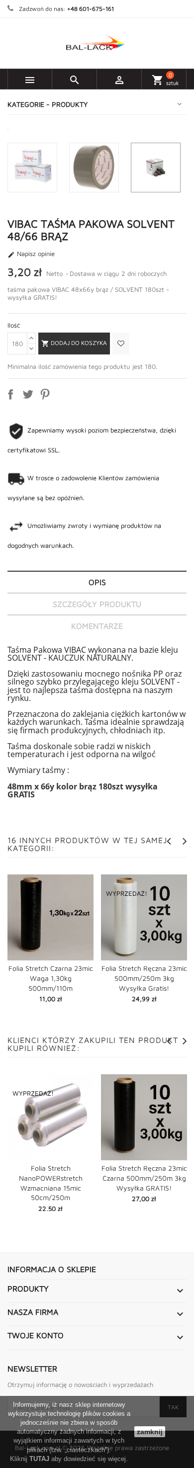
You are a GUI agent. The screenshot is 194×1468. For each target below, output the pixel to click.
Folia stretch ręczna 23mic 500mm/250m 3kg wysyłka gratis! (144, 978)
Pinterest (47, 396)
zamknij (150, 1432)
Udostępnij (12, 396)
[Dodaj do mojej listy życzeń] (119, 343)
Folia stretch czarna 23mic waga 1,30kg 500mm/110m (50, 978)
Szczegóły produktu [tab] (97, 604)
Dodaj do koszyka (74, 343)
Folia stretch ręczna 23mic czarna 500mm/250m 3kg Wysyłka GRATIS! (144, 1178)
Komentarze (97, 625)
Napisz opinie (31, 254)
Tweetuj (30, 396)
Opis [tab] (97, 582)
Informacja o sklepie (51, 1269)
